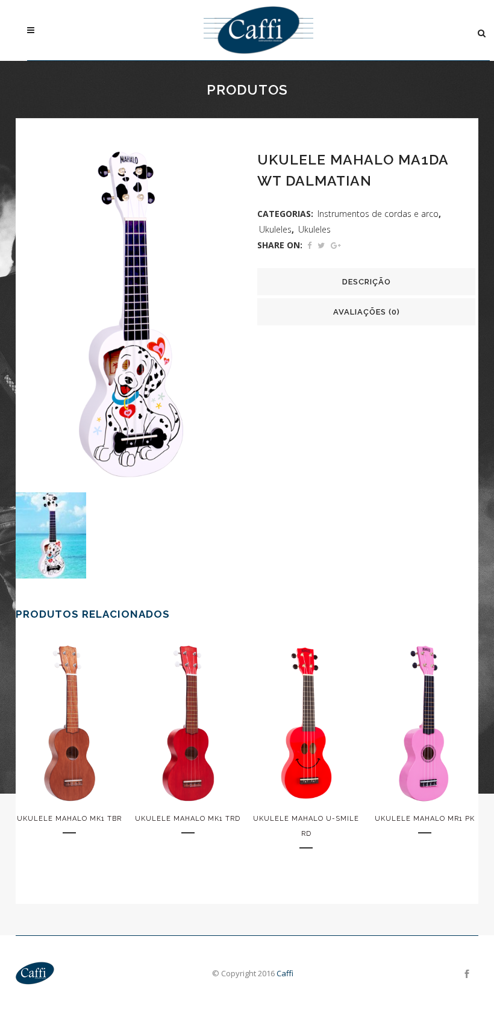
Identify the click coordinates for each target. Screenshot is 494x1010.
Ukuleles (275, 229)
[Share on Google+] (336, 245)
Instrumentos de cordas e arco (378, 213)
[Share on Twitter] (321, 245)
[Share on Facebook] (309, 245)
